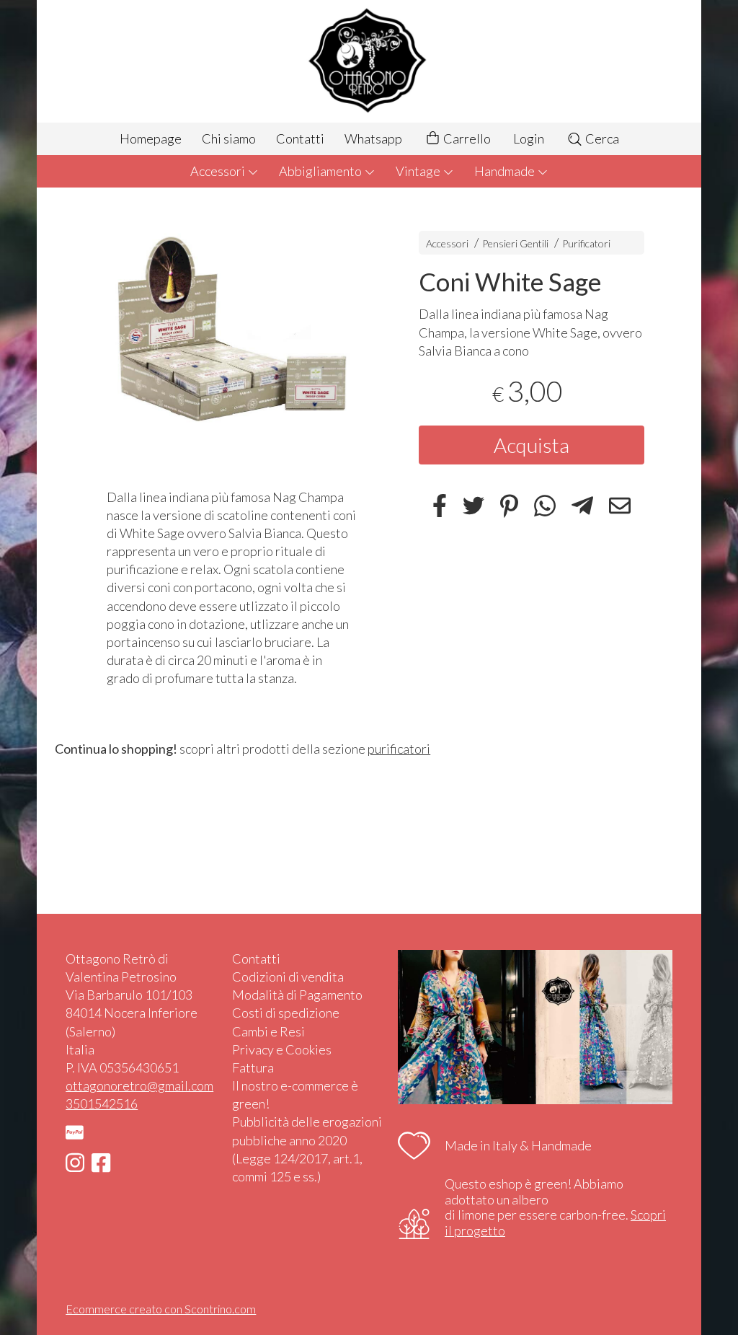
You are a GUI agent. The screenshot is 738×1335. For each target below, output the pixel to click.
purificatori (399, 749)
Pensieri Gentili (516, 243)
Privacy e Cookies (282, 1049)
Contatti (300, 138)
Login (528, 138)
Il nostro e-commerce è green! (295, 1094)
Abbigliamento (321, 171)
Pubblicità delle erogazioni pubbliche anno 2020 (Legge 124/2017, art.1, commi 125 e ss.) (307, 1149)
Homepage (151, 138)
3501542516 (102, 1103)
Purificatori (586, 243)
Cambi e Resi (268, 1031)
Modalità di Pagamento (297, 995)
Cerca (601, 138)
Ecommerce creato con (161, 1309)
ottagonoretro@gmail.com (139, 1085)
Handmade (505, 171)
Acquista (531, 445)
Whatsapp (373, 138)
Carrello (466, 138)
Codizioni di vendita (288, 976)
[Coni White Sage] (231, 341)
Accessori (218, 171)
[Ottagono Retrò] (369, 61)
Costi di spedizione (285, 1013)
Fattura (253, 1067)
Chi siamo (229, 138)
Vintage (419, 171)
